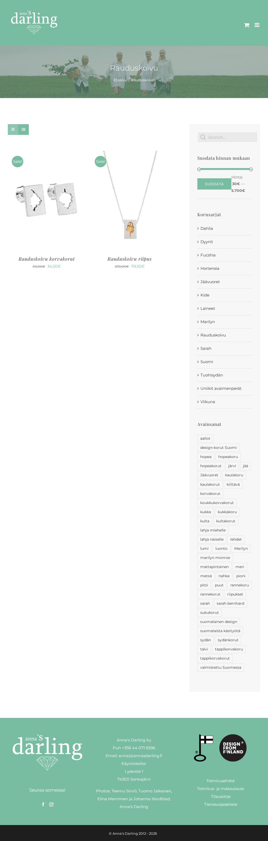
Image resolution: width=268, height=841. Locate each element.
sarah (205, 603)
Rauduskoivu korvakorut (47, 259)
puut (219, 585)
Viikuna (207, 401)
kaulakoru (234, 475)
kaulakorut (210, 484)
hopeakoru (228, 457)
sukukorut (209, 612)
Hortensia (209, 268)
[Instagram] (51, 804)
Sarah (205, 348)
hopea (205, 457)
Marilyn (207, 321)
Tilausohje (221, 796)
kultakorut (225, 521)
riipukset (235, 594)
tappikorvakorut (215, 658)
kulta (204, 521)
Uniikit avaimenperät (221, 388)
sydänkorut (228, 640)
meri (240, 567)
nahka (224, 576)
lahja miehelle (213, 530)
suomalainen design (218, 622)
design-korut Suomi (218, 447)
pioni (240, 576)
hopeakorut (210, 466)
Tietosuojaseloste (220, 804)
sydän (205, 640)
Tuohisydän (211, 375)
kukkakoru (227, 512)
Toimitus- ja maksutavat (220, 788)
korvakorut (210, 493)
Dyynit (206, 241)
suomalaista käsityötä (220, 631)
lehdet (236, 539)
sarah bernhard (230, 603)
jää (245, 466)
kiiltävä (233, 484)
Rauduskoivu (213, 335)
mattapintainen (214, 567)
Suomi (206, 361)
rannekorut (210, 594)
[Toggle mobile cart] (246, 25)
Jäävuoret (210, 281)
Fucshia (208, 255)
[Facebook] (43, 804)
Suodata (214, 183)
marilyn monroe (215, 558)
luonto (221, 548)
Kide (204, 295)
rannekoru (239, 585)
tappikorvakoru (229, 649)
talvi (204, 649)
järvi (232, 466)
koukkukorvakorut (217, 503)
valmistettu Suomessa (220, 667)
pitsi (204, 585)
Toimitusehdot (220, 780)
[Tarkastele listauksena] (23, 129)
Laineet (207, 308)
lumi (204, 548)
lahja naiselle (212, 539)
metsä (206, 576)
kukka (205, 512)
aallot (205, 438)
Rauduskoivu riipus (130, 259)
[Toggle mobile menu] (257, 25)
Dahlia (206, 228)
